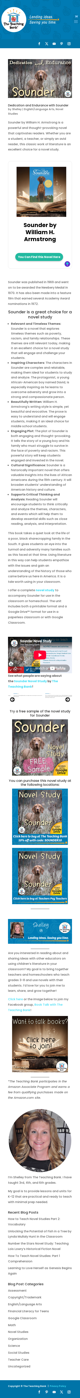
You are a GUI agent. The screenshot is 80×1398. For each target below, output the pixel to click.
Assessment (17, 1290)
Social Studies (18, 1353)
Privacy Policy (58, 1386)
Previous (12, 700)
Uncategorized (19, 1366)
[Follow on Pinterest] (62, 44)
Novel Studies (18, 1332)
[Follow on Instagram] (69, 44)
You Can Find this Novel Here (39, 257)
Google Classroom (22, 1318)
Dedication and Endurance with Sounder (38, 105)
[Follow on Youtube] (54, 44)
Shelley (17, 109)
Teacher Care (18, 1359)
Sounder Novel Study (30, 681)
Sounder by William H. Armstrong (40, 232)
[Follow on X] (47, 44)
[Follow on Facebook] (39, 44)
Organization (18, 1339)
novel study (45, 590)
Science (14, 1346)
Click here (15, 999)
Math (12, 1325)
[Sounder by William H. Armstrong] (41, 215)
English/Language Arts (39, 109)
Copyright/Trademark (24, 1297)
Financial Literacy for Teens (28, 1311)
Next (67, 700)
